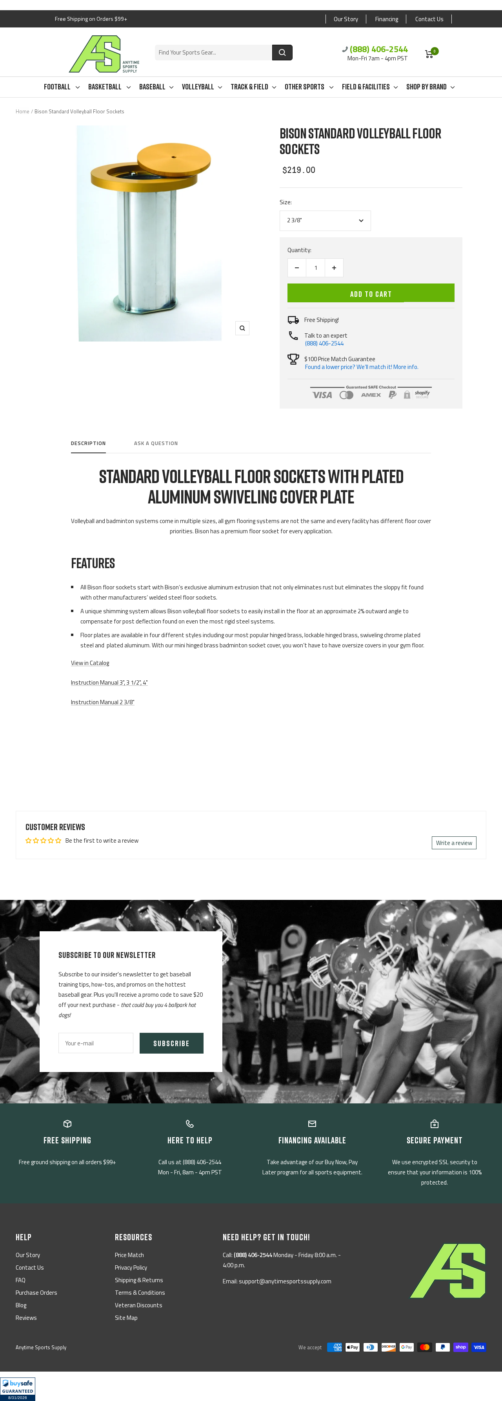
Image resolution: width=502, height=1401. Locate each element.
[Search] (282, 52)
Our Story (346, 19)
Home (22, 111)
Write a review (454, 842)
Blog (21, 1305)
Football (58, 86)
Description (88, 443)
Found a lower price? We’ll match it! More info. (361, 366)
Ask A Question (156, 443)
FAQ (20, 1280)
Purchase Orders (36, 1292)
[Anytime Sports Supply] (104, 54)
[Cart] (429, 54)
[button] (17, 1389)
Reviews (26, 1317)
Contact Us (429, 19)
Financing (386, 19)
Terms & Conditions (140, 1292)
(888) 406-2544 (379, 49)
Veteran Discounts (138, 1305)
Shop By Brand (426, 86)
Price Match (129, 1254)
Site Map (126, 1317)
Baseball (152, 86)
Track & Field (249, 86)
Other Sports (305, 86)
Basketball (105, 86)
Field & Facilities (366, 86)
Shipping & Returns (139, 1280)
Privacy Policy (131, 1267)
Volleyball (198, 86)
